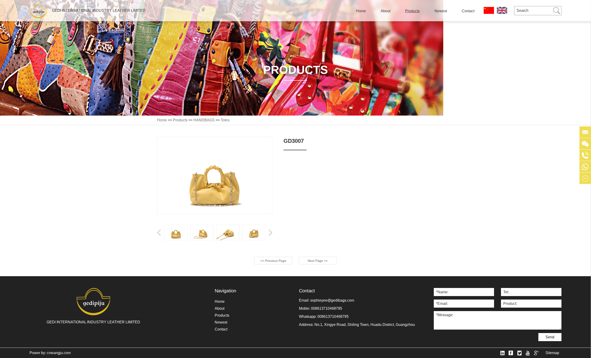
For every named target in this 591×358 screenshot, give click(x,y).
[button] (270, 233)
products (412, 11)
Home (361, 11)
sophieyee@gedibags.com (332, 300)
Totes (225, 120)
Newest (440, 11)
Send (550, 337)
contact (468, 11)
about (385, 11)
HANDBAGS (204, 120)
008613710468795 (326, 308)
